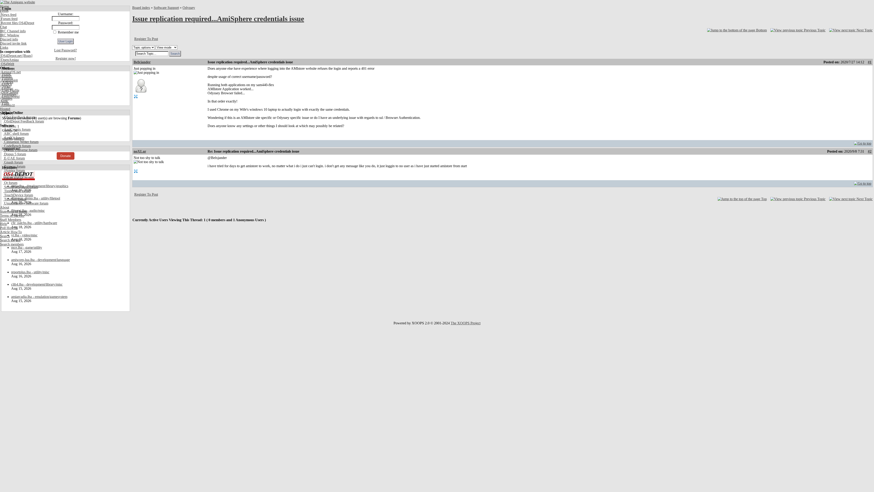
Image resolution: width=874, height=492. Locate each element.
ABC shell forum (16, 134)
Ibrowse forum (14, 166)
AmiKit (6, 84)
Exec (4, 101)
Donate (65, 156)
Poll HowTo (9, 228)
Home (4, 6)
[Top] (862, 142)
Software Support (166, 8)
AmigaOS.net (10, 72)
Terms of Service (12, 216)
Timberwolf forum (16, 191)
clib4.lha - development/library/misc (37, 284)
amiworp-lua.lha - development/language (40, 260)
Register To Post (146, 39)
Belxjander (142, 62)
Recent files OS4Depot (17, 23)
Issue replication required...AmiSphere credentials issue (218, 19)
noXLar (140, 151)
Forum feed (9, 19)
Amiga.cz (7, 105)
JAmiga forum (14, 170)
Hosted (5, 109)
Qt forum (10, 183)
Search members (12, 244)
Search (5, 236)
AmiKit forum (13, 138)
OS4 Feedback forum (19, 117)
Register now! (66, 58)
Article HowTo (11, 232)
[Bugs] (27, 56)
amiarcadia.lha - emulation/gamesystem (39, 297)
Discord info (9, 39)
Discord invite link (13, 43)
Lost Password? (65, 50)
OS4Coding (9, 93)
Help (3, 224)
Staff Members (10, 220)
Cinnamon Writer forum (20, 142)
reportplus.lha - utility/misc (30, 272)
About (4, 207)
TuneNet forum (14, 199)
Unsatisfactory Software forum (25, 203)
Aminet (6, 76)
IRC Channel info (13, 31)
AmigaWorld (10, 97)
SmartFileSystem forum (20, 187)
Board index (141, 8)
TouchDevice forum (18, 195)
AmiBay (6, 88)
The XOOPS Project (465, 323)
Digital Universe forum (20, 150)
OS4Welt (7, 64)
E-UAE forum (14, 158)
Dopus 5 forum (14, 154)
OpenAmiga (9, 60)
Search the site (10, 240)
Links (4, 47)
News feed (8, 15)
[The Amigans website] (17, 2)
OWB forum (12, 179)
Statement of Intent (13, 211)
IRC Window (9, 35)
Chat (3, 27)
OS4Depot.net (11, 56)
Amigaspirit (9, 80)
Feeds (4, 11)
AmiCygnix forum (16, 129)
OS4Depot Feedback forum (23, 121)
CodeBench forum (17, 146)
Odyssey (189, 8)
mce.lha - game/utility (26, 247)
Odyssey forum (14, 175)
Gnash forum (13, 162)
